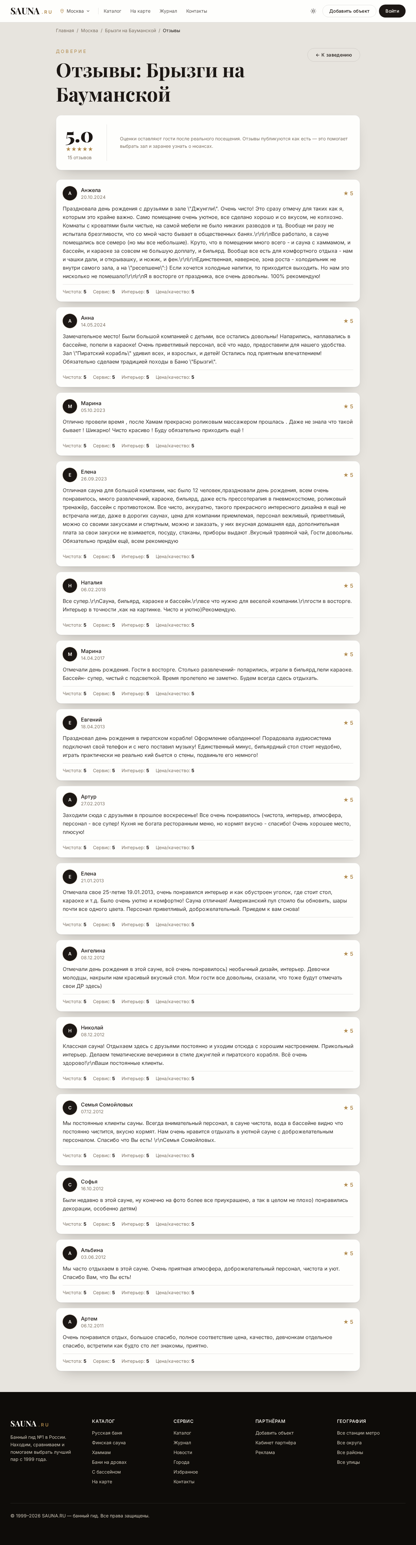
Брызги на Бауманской (130, 30)
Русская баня (107, 1433)
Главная (65, 30)
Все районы (350, 1452)
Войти (392, 11)
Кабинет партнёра (275, 1442)
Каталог (112, 11)
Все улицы (348, 1462)
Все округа (349, 1442)
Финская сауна (109, 1442)
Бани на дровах (109, 1462)
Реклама (265, 1452)
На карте (140, 11)
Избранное (186, 1472)
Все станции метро (358, 1433)
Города (181, 1462)
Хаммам (101, 1452)
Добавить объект (349, 11)
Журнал (168, 11)
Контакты (196, 11)
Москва (89, 30)
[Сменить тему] (313, 11)
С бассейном (106, 1472)
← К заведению (334, 54)
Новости (183, 1452)
